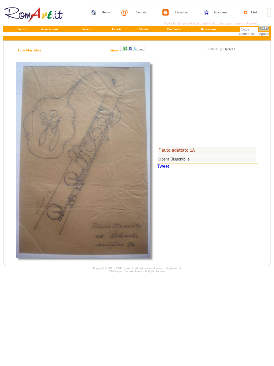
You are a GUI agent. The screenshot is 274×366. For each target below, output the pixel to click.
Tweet (163, 166)
